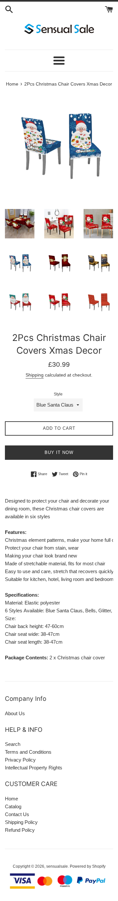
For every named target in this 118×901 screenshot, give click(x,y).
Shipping (35, 375)
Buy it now (59, 452)
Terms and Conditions (28, 752)
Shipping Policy (21, 822)
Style (58, 394)
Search (12, 744)
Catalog (13, 806)
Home (11, 798)
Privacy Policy (20, 760)
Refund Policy (20, 830)
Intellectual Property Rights (33, 767)
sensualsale (57, 866)
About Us (15, 713)
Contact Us (17, 814)
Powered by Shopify (88, 866)
